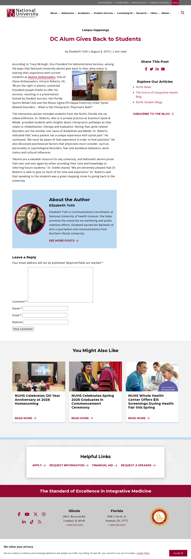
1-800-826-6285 (74, 525)
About (53, 12)
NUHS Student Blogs (149, 102)
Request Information (67, 465)
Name (17, 308)
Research (141, 12)
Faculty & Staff (122, 2)
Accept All (178, 553)
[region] (95, 550)
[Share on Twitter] (151, 69)
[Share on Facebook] (146, 69)
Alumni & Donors (139, 2)
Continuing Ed (125, 12)
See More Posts (61, 240)
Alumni (165, 12)
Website (17, 322)
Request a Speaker (136, 465)
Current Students (105, 2)
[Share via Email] (163, 69)
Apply (37, 465)
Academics (84, 12)
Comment (19, 301)
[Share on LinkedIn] (157, 69)
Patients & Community (159, 2)
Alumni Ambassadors (42, 77)
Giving (175, 2)
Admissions (67, 12)
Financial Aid (102, 465)
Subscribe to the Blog (151, 114)
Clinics (153, 12)
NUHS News (143, 87)
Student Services (103, 12)
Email (16, 315)
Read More (23, 418)
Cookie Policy (143, 553)
